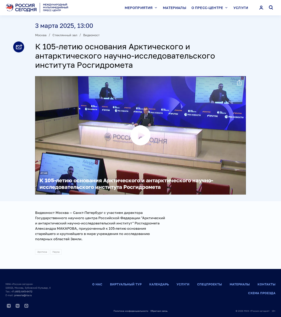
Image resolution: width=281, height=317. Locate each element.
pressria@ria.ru (23, 295)
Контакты (267, 284)
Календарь (159, 284)
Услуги (240, 7)
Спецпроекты (209, 284)
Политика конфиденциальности (130, 311)
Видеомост (91, 35)
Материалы (174, 7)
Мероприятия (139, 7)
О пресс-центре (207, 7)
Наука (55, 251)
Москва (41, 35)
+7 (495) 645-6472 (21, 291)
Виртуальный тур (126, 284)
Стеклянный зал (64, 35)
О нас (97, 284)
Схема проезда (262, 293)
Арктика (42, 251)
